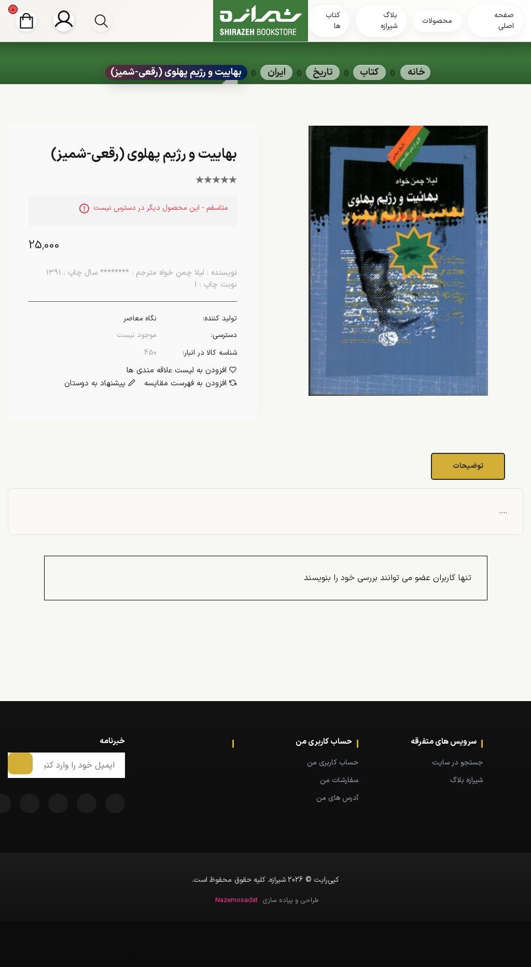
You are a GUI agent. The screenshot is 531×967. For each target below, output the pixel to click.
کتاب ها (333, 21)
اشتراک (20, 763)
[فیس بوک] (115, 803)
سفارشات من (339, 780)
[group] (101, 21)
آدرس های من (337, 798)
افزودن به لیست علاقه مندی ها (177, 371)
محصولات (437, 21)
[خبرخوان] (58, 803)
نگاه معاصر (140, 318)
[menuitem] (436, 762)
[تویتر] (86, 803)
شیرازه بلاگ (466, 780)
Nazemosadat (236, 900)
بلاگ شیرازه (389, 21)
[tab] (469, 466)
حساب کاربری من (332, 762)
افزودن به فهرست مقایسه (185, 384)
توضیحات (468, 466)
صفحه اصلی (504, 21)
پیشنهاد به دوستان (94, 384)
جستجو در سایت (457, 762)
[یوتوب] (29, 803)
